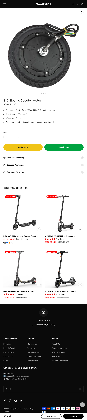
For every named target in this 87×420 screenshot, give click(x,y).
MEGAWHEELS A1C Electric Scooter (60, 291)
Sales (5, 361)
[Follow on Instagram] (10, 400)
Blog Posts (56, 356)
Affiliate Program (59, 352)
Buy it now (64, 147)
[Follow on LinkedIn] (21, 400)
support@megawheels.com (17, 376)
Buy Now (73, 416)
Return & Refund (34, 356)
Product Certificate (60, 361)
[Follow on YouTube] (15, 400)
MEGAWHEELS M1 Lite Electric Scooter (20, 236)
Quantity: (7, 132)
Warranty (31, 348)
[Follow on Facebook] (4, 400)
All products (8, 356)
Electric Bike (8, 352)
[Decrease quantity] (7, 137)
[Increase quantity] (15, 137)
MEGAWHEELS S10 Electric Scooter (19, 291)
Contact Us (32, 344)
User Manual (32, 361)
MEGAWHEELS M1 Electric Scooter (60, 236)
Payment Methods (59, 348)
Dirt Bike (7, 344)
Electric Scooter (10, 348)
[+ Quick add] (39, 229)
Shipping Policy (33, 352)
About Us (56, 344)
